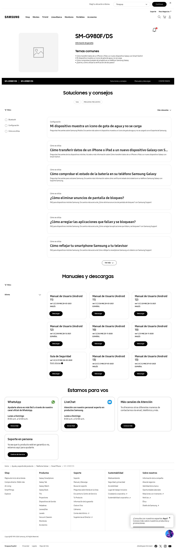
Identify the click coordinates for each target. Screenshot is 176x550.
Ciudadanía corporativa (117, 494)
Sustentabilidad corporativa (118, 498)
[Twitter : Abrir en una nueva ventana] (160, 546)
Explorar (8, 494)
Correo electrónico (81, 513)
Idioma (7, 295)
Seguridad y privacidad (116, 482)
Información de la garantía (83, 502)
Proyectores (43, 498)
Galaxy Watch (44, 486)
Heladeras (42, 506)
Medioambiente (114, 478)
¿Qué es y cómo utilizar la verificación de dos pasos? (96, 63)
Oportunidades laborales (152, 490)
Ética (144, 502)
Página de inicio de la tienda (15, 478)
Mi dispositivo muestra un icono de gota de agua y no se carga (99, 58)
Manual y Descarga (80, 482)
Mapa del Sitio (44, 546)
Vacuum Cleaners (45, 517)
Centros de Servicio (18, 454)
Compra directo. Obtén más (15, 482)
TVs (40, 494)
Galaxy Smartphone (46, 478)
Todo (77, 102)
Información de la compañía (153, 478)
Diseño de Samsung (150, 506)
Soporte (76, 478)
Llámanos (77, 509)
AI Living (8, 486)
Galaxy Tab (43, 482)
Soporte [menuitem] (153, 12)
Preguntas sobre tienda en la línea (86, 490)
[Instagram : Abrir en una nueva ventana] (165, 546)
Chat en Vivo (78, 506)
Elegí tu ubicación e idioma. (99, 4)
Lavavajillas (43, 509)
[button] (109, 127)
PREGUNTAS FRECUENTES (92, 102)
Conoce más (128, 426)
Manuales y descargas (142, 81)
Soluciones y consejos (118, 81)
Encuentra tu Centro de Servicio (85, 494)
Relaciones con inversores (152, 494)
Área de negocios (149, 482)
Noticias (146, 498)
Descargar (56, 314)
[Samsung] (12, 17)
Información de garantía (84, 43)
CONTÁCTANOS (164, 81)
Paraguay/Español (11, 546)
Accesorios (43, 525)
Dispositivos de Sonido (47, 502)
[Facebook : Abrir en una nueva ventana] (155, 546)
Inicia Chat (14, 426)
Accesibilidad (113, 486)
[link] (154, 30)
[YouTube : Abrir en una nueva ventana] (169, 546)
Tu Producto (78, 498)
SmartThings (9, 490)
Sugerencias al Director (82, 517)
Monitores (43, 521)
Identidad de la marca (150, 486)
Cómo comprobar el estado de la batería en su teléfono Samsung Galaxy (103, 60)
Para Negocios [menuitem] (164, 12)
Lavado (41, 513)
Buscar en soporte (80, 486)
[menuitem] (27, 17)
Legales (34, 546)
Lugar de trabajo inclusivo (117, 490)
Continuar (159, 4)
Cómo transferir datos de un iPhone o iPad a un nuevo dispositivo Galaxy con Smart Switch (110, 56)
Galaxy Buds (43, 490)
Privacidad (25, 546)
